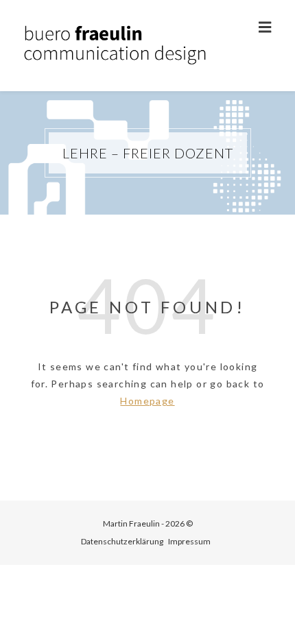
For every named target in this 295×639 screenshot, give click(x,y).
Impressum (189, 541)
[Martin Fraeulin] (117, 45)
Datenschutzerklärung (122, 541)
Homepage (147, 401)
